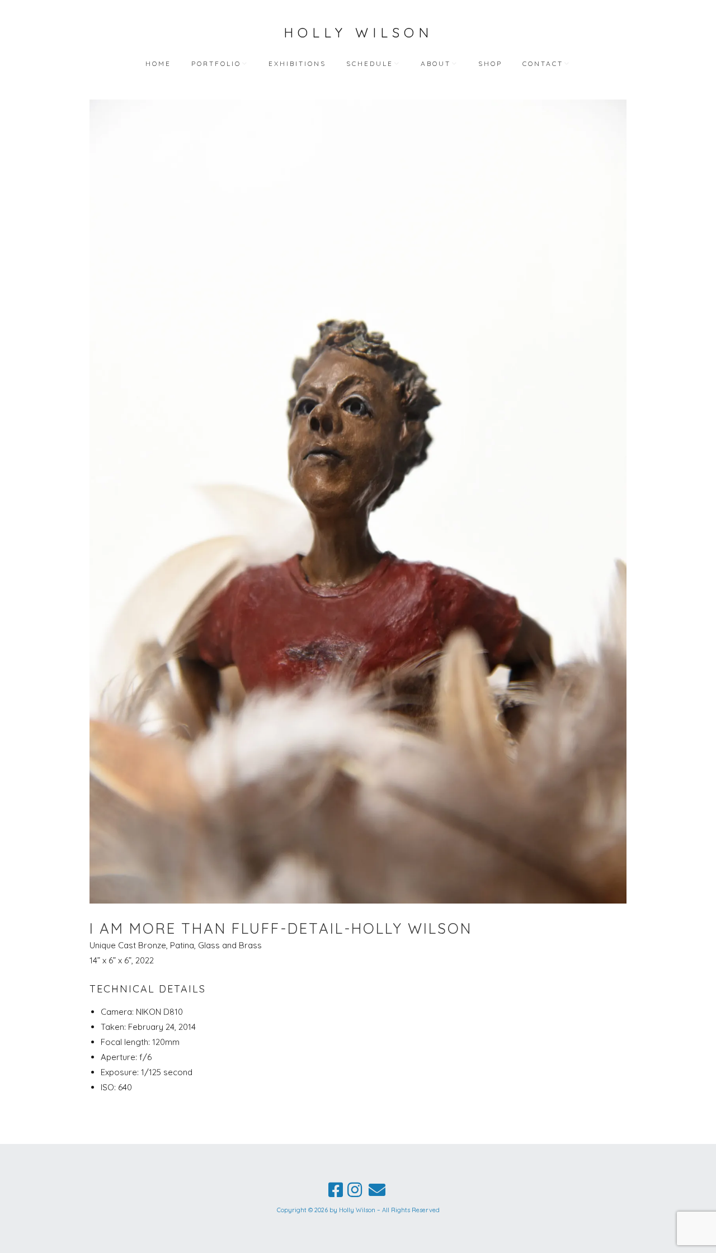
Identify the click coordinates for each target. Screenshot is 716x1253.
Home (158, 63)
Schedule (369, 63)
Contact (542, 63)
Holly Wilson (358, 32)
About (436, 63)
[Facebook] (335, 1190)
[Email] (377, 1190)
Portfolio (216, 63)
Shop (490, 63)
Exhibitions (297, 63)
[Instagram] (354, 1190)
